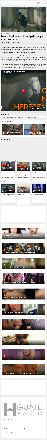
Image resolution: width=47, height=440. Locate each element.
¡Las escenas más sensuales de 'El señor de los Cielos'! (18, 328)
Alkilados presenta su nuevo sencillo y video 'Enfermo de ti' (22, 190)
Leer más (4, 240)
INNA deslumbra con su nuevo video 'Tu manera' (23, 169)
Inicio (2, 33)
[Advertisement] (10, 150)
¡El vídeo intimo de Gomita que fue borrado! (15, 297)
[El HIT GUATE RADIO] (10, 3)
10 (4, 370)
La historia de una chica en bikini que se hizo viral (17, 343)
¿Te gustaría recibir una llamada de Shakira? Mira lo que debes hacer (33, 133)
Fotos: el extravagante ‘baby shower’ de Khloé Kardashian (19, 282)
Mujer (25, 428)
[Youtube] (37, 3)
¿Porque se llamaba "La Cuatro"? (12, 358)
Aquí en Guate (5, 426)
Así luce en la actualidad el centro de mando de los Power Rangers (22, 252)
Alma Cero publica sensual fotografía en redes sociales (18, 312)
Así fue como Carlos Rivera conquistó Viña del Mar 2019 (38, 190)
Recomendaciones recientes (10, 161)
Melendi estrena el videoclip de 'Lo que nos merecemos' (38, 168)
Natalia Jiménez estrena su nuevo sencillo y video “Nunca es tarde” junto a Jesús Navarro (8, 167)
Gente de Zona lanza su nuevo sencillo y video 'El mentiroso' (7, 190)
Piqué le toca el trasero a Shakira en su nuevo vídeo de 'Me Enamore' (22, 373)
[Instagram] (39, 3)
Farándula (7, 33)
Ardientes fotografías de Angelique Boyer (15, 267)
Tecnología (5, 428)
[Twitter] (34, 3)
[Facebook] (6, 433)
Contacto (25, 424)
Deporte (25, 426)
